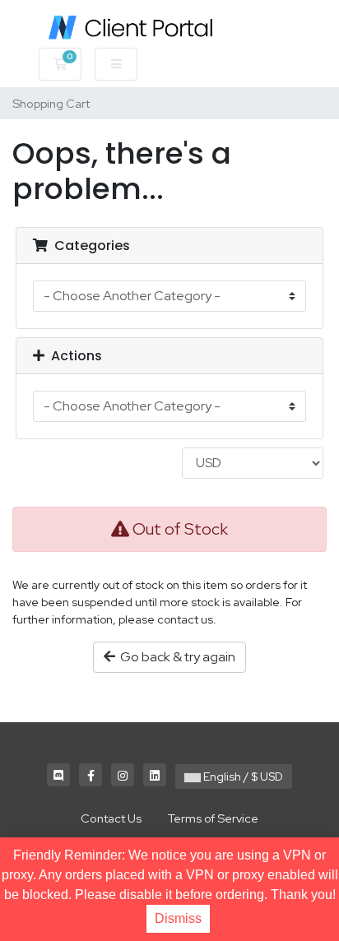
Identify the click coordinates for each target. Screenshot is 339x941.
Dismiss (178, 918)
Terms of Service (213, 818)
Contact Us (111, 818)
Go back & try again (175, 656)
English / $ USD (242, 776)
